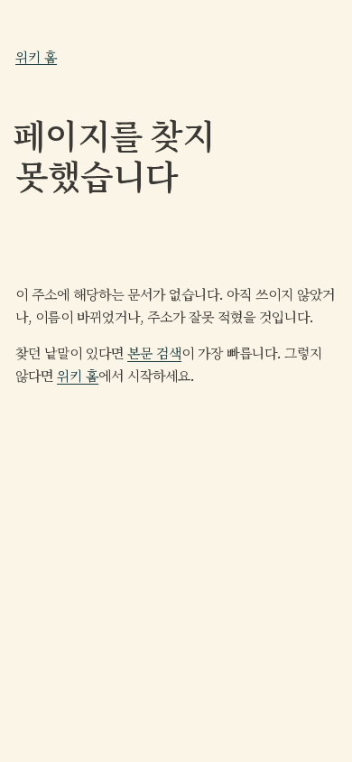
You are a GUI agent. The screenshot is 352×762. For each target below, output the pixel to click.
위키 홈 (36, 56)
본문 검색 (154, 353)
